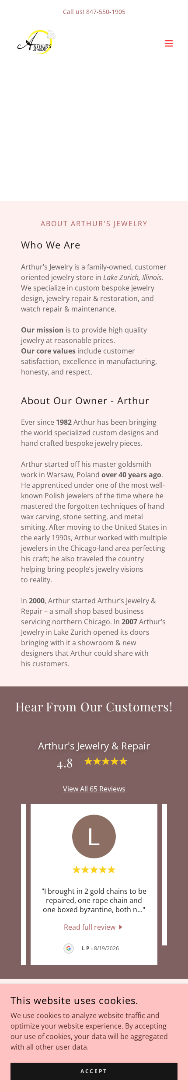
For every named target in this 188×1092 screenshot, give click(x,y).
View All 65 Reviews (94, 789)
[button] (169, 43)
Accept (93, 1071)
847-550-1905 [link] (105, 11)
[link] (39, 43)
